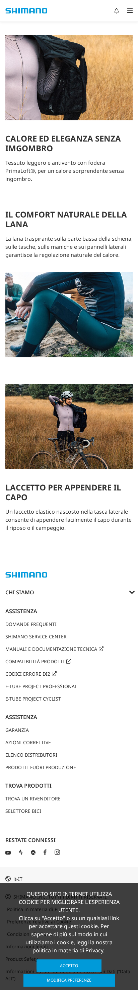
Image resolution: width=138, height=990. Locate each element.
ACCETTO (69, 965)
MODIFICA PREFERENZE (69, 980)
